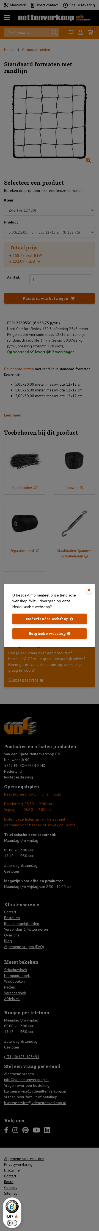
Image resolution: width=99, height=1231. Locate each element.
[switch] (12, 1223)
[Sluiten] (89, 590)
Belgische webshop (47, 633)
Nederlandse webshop (47, 618)
